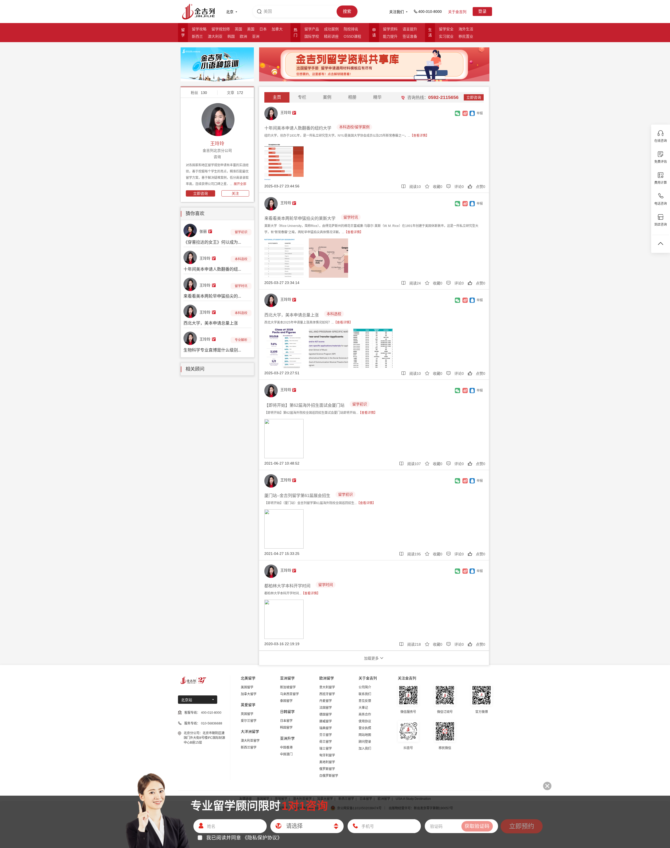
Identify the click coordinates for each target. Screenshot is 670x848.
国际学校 (311, 36)
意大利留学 (327, 687)
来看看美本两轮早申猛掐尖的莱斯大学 (300, 218)
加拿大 (277, 29)
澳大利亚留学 (250, 741)
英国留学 (247, 714)
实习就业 (446, 36)
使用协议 (365, 721)
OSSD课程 (352, 36)
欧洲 (243, 36)
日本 (263, 29)
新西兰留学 (248, 747)
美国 (250, 29)
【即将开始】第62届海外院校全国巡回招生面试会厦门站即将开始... (320, 413)
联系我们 (365, 694)
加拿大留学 (248, 694)
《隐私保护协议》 (262, 837)
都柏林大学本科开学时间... (292, 593)
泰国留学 (286, 701)
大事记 (363, 708)
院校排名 (351, 29)
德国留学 (325, 714)
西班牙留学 (327, 694)
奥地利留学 (327, 762)
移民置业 (466, 36)
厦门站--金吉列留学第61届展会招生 (297, 495)
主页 (277, 97)
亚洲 (255, 36)
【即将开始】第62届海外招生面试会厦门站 (304, 405)
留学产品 (311, 29)
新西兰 (197, 36)
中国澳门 (286, 754)
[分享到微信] (458, 113)
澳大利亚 (215, 36)
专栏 (302, 97)
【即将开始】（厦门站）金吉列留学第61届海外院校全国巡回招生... (320, 503)
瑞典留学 (325, 728)
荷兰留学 (325, 742)
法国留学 (325, 708)
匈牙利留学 (327, 755)
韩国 (231, 36)
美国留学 (247, 687)
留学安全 (446, 29)
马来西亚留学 (289, 694)
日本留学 (286, 721)
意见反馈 (365, 701)
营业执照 (365, 728)
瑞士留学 (325, 748)
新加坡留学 (288, 687)
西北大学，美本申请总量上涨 (291, 315)
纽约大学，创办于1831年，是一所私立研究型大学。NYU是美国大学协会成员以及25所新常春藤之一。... (346, 135)
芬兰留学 (325, 735)
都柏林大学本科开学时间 (287, 586)
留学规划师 (220, 29)
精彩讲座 (331, 36)
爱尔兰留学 (248, 721)
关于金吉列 (457, 12)
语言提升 (410, 29)
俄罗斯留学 (327, 769)
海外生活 (466, 29)
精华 (377, 97)
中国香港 (286, 747)
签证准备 (410, 36)
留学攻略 (199, 29)
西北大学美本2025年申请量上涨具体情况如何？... (308, 322)
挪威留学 (325, 721)
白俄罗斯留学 (328, 776)
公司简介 (365, 687)
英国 (238, 29)
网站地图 (365, 735)
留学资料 (390, 29)
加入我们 (365, 748)
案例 (327, 97)
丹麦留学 (325, 701)
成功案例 (331, 29)
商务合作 (365, 714)
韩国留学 (286, 727)
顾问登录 (365, 742)
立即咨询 (200, 193)
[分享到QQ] (472, 113)
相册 (352, 97)
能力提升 (390, 36)
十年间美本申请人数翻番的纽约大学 (297, 128)
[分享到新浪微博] (465, 113)
